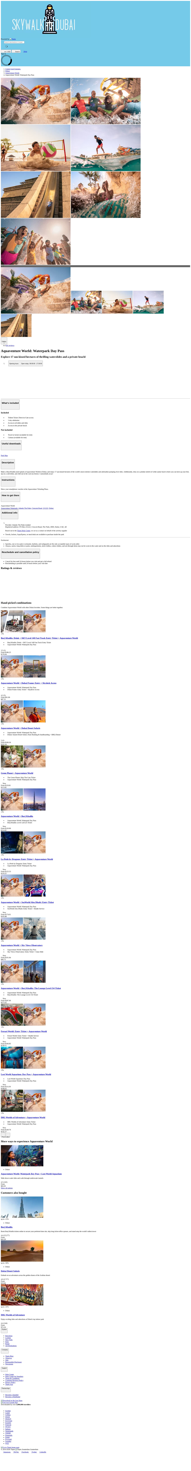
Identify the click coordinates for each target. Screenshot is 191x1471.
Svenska (8, 1441)
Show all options (7, 1188)
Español (8, 1423)
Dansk (7, 1417)
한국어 (8, 1427)
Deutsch (8, 1419)
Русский (8, 1439)
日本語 (8, 1433)
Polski (7, 1437)
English (8, 1411)
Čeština (8, 1415)
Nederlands (9, 1431)
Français (8, 1425)
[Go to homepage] (13, 39)
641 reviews (10, 345)
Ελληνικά (8, 1421)
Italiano (8, 1429)
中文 (7, 1443)
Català (7, 1413)
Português (8, 1435)
